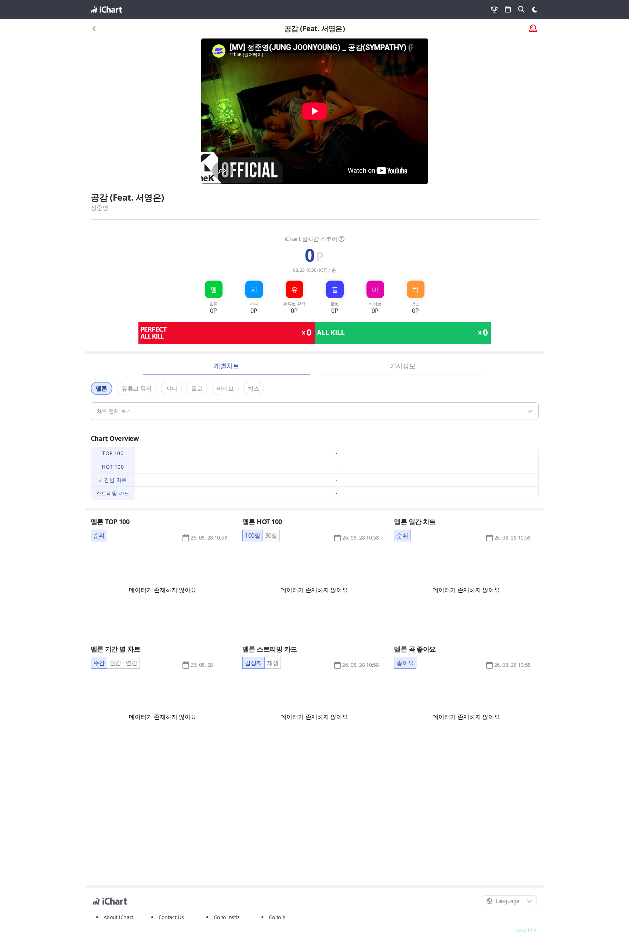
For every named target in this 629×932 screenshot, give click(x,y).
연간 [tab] (131, 663)
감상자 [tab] (253, 663)
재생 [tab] (272, 663)
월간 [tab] (115, 663)
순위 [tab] (99, 535)
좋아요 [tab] (405, 663)
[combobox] (509, 901)
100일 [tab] (252, 535)
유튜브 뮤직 (137, 388)
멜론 (101, 388)
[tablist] (99, 535)
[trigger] (315, 411)
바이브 (225, 388)
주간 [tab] (99, 663)
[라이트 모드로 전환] (535, 10)
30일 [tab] (271, 535)
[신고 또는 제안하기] (533, 29)
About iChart (119, 917)
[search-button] (521, 9)
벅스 (253, 388)
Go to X (277, 917)
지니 (171, 388)
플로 (196, 388)
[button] (208, 537)
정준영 (99, 208)
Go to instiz (227, 917)
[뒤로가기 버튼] (94, 28)
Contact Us (171, 917)
